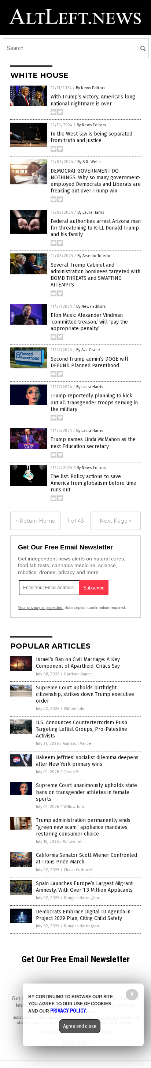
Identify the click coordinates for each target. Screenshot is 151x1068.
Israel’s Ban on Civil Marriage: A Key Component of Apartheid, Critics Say (78, 662)
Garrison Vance (78, 674)
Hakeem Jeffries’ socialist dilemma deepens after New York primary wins (87, 760)
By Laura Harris (90, 212)
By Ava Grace (88, 349)
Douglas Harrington (81, 897)
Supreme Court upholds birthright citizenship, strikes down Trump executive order (85, 694)
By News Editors (90, 88)
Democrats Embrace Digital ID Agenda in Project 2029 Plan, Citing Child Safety (83, 915)
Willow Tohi (74, 708)
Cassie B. (71, 771)
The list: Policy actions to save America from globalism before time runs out (93, 483)
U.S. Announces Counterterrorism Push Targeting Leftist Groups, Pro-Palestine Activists (81, 729)
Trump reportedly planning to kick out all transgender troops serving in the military (94, 402)
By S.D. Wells (88, 161)
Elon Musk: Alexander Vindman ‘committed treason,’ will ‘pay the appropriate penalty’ (89, 322)
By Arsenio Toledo (93, 255)
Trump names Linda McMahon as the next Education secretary (93, 442)
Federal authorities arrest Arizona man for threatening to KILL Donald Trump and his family (96, 228)
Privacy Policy (68, 1011)
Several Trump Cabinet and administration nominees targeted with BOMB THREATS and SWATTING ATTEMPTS (95, 275)
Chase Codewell (78, 869)
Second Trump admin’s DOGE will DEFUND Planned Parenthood (89, 362)
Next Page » (116, 520)
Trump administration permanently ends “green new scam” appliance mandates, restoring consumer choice (83, 827)
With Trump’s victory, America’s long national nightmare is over (93, 100)
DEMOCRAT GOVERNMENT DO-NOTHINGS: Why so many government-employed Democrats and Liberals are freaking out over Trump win (96, 181)
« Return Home (35, 520)
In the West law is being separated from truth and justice (91, 137)
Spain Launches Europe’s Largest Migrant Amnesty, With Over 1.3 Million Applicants (84, 886)
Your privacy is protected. (40, 607)
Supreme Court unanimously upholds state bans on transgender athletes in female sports (86, 792)
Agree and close (79, 1026)
